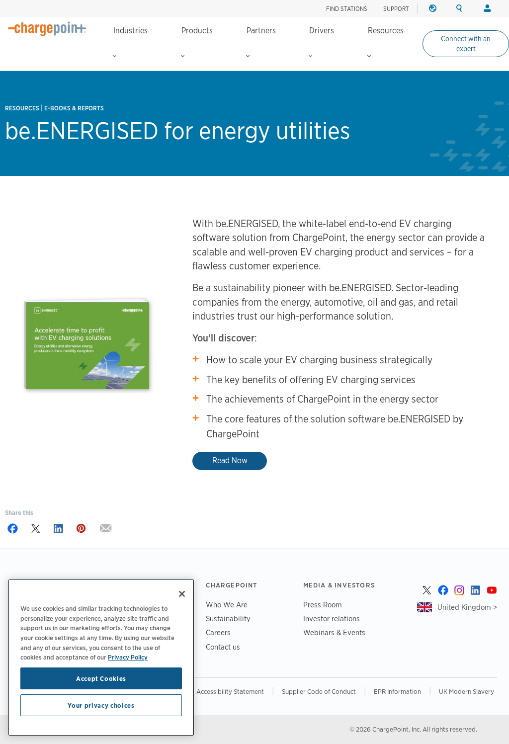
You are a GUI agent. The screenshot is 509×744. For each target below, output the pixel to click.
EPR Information (397, 691)
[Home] (47, 28)
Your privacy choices (101, 705)
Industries (130, 30)
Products (197, 30)
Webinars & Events (334, 632)
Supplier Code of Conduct (319, 691)
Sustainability (228, 618)
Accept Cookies (101, 678)
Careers (218, 632)
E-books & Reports (74, 108)
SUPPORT (396, 8)
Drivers (321, 30)
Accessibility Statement (230, 691)
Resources (386, 30)
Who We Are (227, 604)
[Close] (182, 594)
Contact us (223, 647)
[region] (101, 657)
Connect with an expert (466, 44)
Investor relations (331, 618)
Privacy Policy (128, 657)
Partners (261, 30)
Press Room (322, 604)
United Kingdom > (467, 607)
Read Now (230, 460)
